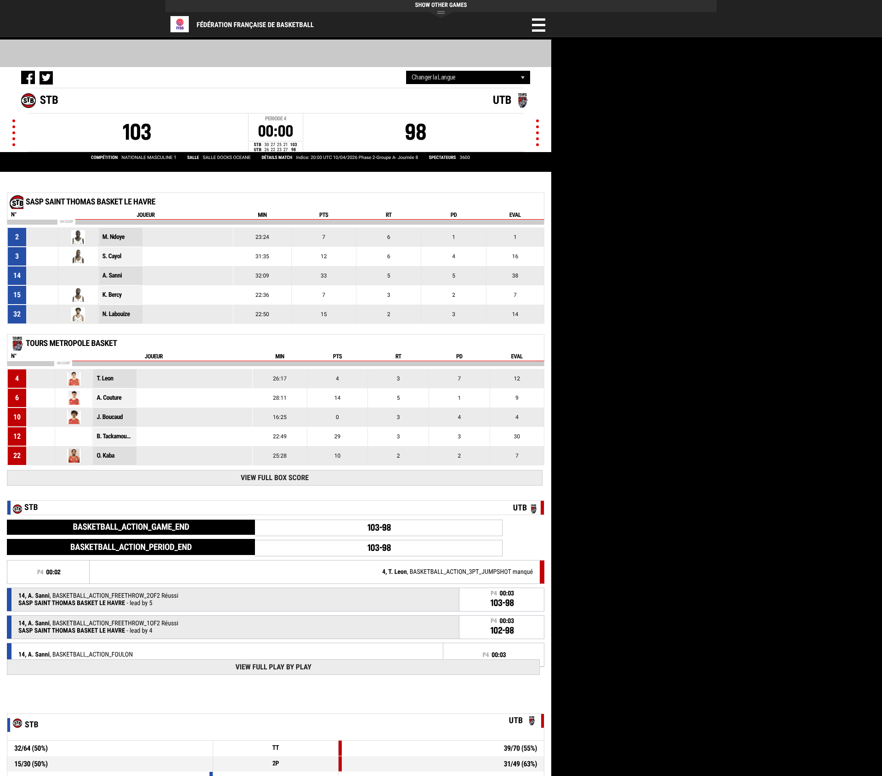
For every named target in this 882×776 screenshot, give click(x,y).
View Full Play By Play (273, 667)
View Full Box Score (275, 477)
